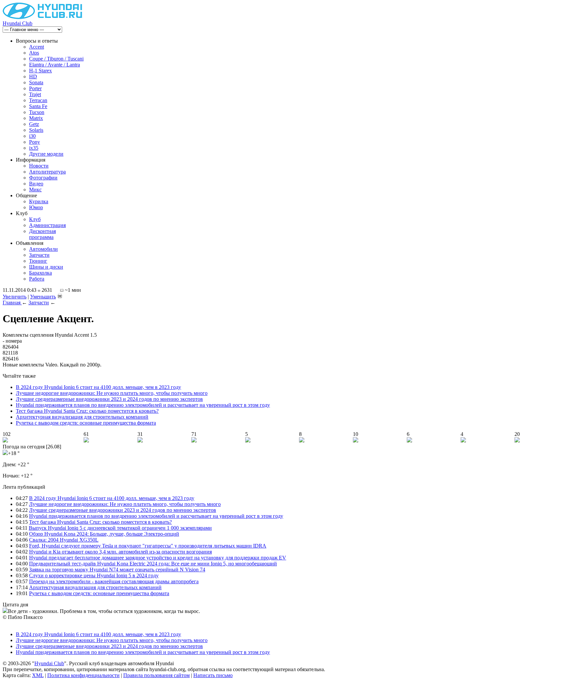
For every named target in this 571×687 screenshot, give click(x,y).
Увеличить (14, 296)
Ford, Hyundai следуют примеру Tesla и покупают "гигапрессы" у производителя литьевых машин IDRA (147, 546)
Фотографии (43, 177)
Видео (36, 183)
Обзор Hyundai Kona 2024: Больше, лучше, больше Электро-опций (104, 534)
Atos (34, 53)
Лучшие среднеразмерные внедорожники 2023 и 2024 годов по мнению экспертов (109, 399)
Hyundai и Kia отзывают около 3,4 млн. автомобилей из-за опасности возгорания (120, 551)
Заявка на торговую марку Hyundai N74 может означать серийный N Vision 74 (117, 569)
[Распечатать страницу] (59, 295)
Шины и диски (46, 267)
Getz (34, 124)
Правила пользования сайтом (156, 675)
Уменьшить (43, 296)
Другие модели (46, 154)
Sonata (36, 82)
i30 (32, 136)
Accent (36, 47)
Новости (39, 166)
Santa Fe (38, 106)
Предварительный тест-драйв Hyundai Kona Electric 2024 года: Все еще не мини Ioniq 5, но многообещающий (153, 563)
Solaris (36, 130)
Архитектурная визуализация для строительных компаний (82, 417)
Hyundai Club (17, 23)
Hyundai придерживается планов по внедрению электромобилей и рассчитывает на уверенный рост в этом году (143, 405)
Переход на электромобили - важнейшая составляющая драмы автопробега (114, 581)
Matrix (36, 118)
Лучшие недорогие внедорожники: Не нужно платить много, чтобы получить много (112, 393)
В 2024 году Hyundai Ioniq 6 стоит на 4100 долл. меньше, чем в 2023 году (98, 387)
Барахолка (40, 273)
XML (38, 675)
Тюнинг (38, 261)
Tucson (36, 112)
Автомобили (43, 249)
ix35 (33, 148)
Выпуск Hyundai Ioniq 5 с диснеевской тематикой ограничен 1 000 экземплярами (120, 528)
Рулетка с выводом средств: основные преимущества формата (86, 423)
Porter (35, 88)
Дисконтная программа (42, 234)
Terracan (38, 100)
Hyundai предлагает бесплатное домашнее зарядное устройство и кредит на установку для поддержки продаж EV (157, 557)
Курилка (38, 201)
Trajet (35, 94)
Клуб (35, 219)
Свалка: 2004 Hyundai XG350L (63, 540)
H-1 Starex (40, 70)
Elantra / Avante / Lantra (54, 64)
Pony (34, 142)
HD (33, 76)
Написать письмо (213, 675)
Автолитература (47, 171)
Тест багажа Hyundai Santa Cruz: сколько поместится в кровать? (87, 411)
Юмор (36, 207)
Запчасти (39, 255)
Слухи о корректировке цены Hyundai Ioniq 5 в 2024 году (94, 575)
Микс (35, 189)
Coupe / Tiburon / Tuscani (56, 58)
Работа (36, 279)
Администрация (47, 225)
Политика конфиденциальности (83, 675)
